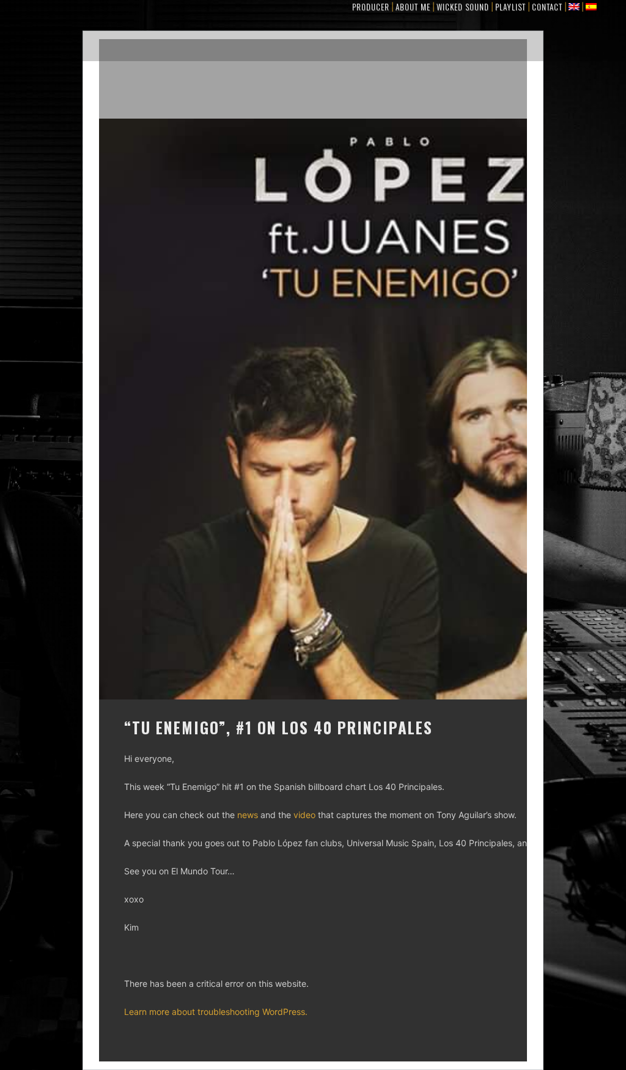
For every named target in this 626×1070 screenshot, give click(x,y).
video (304, 815)
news (247, 815)
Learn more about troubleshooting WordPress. (215, 1011)
